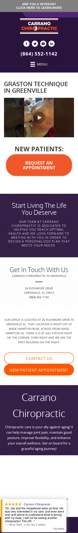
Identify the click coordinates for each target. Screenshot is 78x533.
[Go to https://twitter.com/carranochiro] (35, 44)
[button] (39, 118)
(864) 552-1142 (39, 53)
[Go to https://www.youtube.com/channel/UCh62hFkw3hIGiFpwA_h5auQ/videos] (43, 44)
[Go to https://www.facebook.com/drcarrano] (26, 44)
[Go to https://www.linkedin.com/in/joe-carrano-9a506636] (51, 44)
